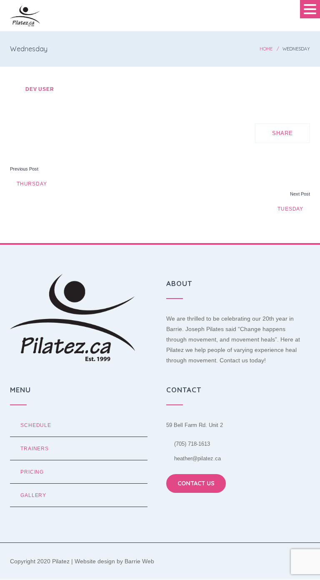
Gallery (33, 495)
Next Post (300, 193)
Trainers (34, 448)
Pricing (32, 472)
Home (266, 49)
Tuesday (291, 208)
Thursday (31, 183)
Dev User (39, 89)
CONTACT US (196, 483)
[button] (310, 9)
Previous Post (24, 168)
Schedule (35, 425)
